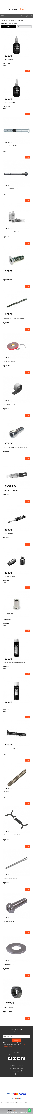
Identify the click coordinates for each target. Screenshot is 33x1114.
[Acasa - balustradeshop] (16, 9)
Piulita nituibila (7, 619)
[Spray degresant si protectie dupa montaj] (16, 647)
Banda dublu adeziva (9, 361)
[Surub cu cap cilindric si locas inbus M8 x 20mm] (16, 432)
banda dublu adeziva (9, 404)
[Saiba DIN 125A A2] (16, 949)
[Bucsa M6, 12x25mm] (16, 561)
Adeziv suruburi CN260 (10, 103)
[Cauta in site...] (31, 15)
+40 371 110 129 (18, 1071)
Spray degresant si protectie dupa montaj (15, 663)
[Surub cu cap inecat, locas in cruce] (16, 733)
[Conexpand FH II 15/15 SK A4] (16, 130)
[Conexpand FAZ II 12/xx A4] (16, 173)
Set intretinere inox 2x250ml (11, 232)
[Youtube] (14, 1058)
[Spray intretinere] (16, 690)
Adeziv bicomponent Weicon (11, 490)
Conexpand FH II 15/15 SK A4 (11, 146)
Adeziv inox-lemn (8, 533)
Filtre (9, 27)
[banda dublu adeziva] (16, 389)
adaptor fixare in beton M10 (11, 878)
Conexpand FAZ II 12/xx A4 (11, 189)
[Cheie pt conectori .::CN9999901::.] (16, 819)
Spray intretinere (8, 706)
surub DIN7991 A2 (8, 275)
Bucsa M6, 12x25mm (9, 576)
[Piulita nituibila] (16, 604)
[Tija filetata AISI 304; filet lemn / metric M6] (16, 303)
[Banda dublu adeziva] (16, 346)
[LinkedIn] (18, 1058)
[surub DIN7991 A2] (16, 259)
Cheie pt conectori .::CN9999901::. (12, 835)
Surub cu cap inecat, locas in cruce (12, 749)
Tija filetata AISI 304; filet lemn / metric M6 (15, 318)
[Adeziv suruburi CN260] (16, 87)
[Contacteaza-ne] (22, 15)
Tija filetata (6, 792)
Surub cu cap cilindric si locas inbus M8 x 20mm (16, 447)
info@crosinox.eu (18, 1074)
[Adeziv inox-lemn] (16, 518)
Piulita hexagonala (8, 1007)
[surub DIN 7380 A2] (16, 906)
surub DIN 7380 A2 (9, 921)
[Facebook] (10, 1058)
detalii (27, 71)
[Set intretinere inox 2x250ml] (16, 216)
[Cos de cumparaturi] (27, 15)
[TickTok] (23, 1058)
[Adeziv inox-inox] (16, 44)
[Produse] (2, 16)
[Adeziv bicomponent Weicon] (16, 475)
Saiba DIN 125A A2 (9, 964)
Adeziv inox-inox (8, 60)
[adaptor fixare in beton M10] (16, 862)
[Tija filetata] (16, 776)
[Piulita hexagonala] (16, 992)
